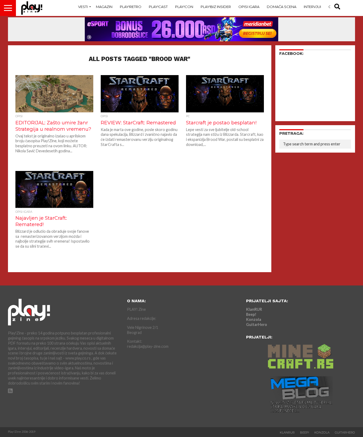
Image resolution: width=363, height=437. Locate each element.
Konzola (253, 319)
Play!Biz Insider (216, 7)
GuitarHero (256, 324)
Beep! (251, 314)
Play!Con (184, 7)
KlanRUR (254, 309)
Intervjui (312, 7)
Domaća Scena (281, 7)
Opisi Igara (248, 7)
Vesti (83, 7)
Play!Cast (158, 7)
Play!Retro (130, 7)
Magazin (104, 7)
